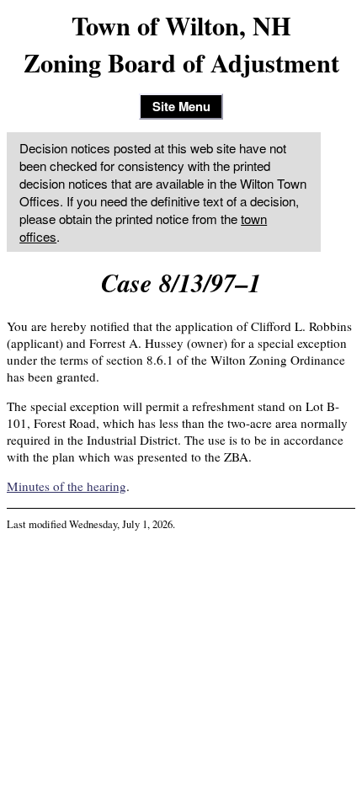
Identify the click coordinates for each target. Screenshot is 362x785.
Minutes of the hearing (66, 486)
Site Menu (181, 106)
